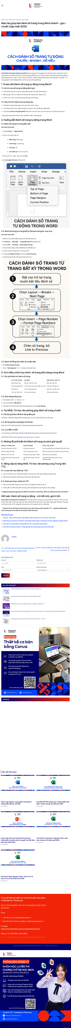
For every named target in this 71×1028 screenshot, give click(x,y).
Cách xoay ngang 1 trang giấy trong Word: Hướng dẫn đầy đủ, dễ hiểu (16, 803)
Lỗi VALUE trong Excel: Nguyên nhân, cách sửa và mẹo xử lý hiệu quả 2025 (52, 839)
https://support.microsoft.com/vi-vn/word (26, 437)
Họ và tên (3, 560)
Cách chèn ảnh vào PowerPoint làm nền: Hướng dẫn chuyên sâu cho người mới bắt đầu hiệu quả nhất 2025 (18, 840)
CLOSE (4, 1025)
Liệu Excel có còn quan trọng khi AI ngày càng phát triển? (26, 596)
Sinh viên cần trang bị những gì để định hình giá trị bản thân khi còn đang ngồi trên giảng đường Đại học (38, 611)
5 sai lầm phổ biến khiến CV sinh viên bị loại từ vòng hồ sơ (26, 589)
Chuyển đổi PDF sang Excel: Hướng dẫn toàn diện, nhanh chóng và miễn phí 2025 (52, 803)
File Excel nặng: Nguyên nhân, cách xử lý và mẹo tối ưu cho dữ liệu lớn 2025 (17, 877)
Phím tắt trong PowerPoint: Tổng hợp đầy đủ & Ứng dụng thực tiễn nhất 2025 (28, 527)
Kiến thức (4, 20)
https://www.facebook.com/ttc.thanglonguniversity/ (20, 929)
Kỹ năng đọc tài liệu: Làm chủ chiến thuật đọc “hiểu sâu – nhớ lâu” (28, 619)
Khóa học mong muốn (41, 567)
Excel (14, 474)
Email (2, 567)
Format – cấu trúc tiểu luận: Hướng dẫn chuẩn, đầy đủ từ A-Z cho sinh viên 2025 (29, 518)
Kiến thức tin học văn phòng (19, 20)
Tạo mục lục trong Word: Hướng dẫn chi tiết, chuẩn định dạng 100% (25, 524)
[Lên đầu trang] (66, 1025)
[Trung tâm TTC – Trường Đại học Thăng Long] (35, 5)
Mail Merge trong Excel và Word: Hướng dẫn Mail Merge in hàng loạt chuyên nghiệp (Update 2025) (35, 521)
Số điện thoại (39, 560)
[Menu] (2, 5)
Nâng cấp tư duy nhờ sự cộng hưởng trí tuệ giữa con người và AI (27, 604)
